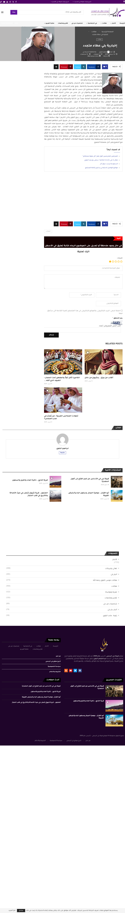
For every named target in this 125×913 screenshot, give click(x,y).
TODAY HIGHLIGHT (7, 23)
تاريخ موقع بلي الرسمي (53, 661)
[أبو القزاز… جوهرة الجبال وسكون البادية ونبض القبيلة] (117, 496)
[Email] (4, 2)
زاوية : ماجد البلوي (61, 616)
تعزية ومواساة (61, 592)
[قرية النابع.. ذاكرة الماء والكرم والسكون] (55, 482)
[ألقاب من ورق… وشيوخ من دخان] (104, 362)
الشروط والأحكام (55, 671)
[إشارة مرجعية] (47, 352)
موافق (21, 910)
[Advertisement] (83, 198)
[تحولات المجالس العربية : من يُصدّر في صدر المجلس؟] (63, 400)
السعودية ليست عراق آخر (109, 164)
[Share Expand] (56, 66)
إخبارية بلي (86, 52)
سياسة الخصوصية (54, 666)
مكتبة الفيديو (50, 23)
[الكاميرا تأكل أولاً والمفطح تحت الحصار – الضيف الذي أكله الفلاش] (63, 362)
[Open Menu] (2, 12)
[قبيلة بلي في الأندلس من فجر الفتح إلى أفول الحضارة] (117, 482)
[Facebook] (16, 2)
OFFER (16, 23)
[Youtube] (7, 2)
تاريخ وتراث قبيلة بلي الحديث (82, 2)
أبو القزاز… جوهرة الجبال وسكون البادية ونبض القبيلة (41, 697)
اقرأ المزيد (12, 910)
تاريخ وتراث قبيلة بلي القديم (60, 2)
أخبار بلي (61, 574)
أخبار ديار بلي (61, 610)
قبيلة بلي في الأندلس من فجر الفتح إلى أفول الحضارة (41, 686)
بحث (13, 12)
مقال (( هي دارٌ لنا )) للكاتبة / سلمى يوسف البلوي (101, 160)
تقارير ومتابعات (63, 23)
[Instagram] (10, 2)
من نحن (58, 656)
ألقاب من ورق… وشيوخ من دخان (99, 378)
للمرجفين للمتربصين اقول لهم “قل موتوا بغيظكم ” (100, 156)
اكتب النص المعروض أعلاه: (110, 326)
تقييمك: (120, 258)
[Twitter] (13, 2)
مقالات (104, 23)
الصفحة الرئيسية (107, 32)
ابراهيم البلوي (103, 52)
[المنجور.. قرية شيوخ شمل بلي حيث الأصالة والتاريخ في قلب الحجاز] (55, 496)
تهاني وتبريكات (61, 568)
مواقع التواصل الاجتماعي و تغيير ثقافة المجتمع (101, 168)
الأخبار (114, 23)
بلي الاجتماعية (92, 23)
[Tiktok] (1, 2)
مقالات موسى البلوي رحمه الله (61, 580)
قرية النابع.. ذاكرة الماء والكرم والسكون (30, 480)
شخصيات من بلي (77, 23)
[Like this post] (104, 67)
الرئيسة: (122, 23)
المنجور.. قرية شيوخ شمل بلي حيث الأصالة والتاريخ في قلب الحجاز (36, 702)
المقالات (48, 231)
